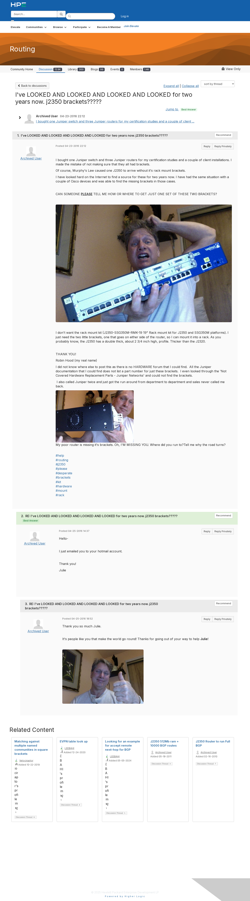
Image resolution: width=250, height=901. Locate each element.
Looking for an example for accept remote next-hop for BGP (122, 745)
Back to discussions (34, 85)
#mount (61, 490)
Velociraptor (26, 760)
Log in (125, 16)
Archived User (31, 158)
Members (139, 69)
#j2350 (60, 464)
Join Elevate (131, 26)
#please (61, 469)
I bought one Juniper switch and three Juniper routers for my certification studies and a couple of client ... (115, 121)
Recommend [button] (223, 134)
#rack (60, 495)
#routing (62, 460)
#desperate (64, 473)
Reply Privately (223, 146)
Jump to (181, 109)
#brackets (63, 477)
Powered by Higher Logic (125, 896)
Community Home (22, 69)
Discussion (50, 69)
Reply (207, 146)
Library (76, 69)
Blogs (97, 69)
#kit (58, 482)
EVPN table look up (74, 741)
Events (117, 69)
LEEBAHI (69, 748)
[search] (61, 14)
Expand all (171, 86)
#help (60, 455)
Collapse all (190, 86)
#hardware (64, 486)
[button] (36, 27)
